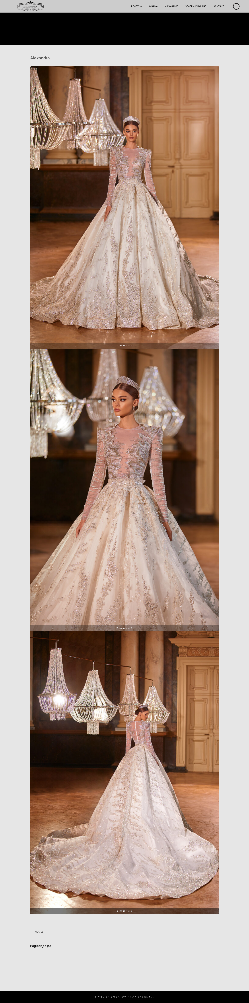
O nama (153, 6)
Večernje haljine (196, 6)
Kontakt (219, 6)
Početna (136, 6)
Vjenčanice (171, 6)
